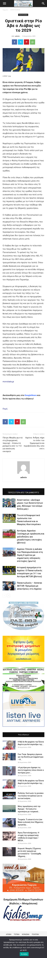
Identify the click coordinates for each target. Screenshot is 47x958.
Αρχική (5, 10)
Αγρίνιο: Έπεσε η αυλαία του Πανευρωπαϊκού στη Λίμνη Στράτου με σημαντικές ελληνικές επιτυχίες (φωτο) (30, 555)
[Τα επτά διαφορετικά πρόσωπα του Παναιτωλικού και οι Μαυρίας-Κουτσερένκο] (9, 518)
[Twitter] (20, 42)
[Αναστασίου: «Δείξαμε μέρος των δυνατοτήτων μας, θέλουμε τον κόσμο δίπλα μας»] (9, 502)
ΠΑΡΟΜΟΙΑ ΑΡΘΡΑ (23, 491)
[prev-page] (4, 595)
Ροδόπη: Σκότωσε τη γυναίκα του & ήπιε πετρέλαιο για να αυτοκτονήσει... (30, 795)
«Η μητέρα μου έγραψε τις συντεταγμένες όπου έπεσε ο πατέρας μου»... (31, 770)
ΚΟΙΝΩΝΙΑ (25, 934)
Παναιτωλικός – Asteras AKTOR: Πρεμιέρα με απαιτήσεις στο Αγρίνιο (29, 586)
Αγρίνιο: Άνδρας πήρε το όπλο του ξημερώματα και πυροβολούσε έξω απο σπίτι (34, 443)
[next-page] (8, 595)
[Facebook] (14, 42)
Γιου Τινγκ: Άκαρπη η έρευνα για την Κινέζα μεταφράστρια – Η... (30, 757)
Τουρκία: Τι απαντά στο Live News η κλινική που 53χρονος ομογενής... (30, 822)
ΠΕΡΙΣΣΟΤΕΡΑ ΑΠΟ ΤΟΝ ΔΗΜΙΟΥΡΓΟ (23, 492)
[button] (43, 3)
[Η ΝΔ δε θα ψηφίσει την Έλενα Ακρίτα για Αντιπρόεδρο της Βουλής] (9, 745)
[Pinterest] (26, 42)
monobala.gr (8, 381)
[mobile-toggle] (4, 3)
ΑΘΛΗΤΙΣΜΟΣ (15, 10)
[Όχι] (43, 947)
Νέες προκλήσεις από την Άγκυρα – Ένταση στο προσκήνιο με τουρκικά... (29, 809)
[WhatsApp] (32, 42)
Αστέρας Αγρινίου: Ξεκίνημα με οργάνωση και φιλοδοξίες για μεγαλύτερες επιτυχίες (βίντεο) (30, 536)
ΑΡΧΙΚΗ (8, 934)
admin (17, 36)
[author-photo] (23, 474)
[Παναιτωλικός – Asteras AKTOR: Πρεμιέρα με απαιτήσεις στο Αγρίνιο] (9, 585)
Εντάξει (24, 954)
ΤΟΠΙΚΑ (16, 934)
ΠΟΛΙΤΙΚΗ (35, 934)
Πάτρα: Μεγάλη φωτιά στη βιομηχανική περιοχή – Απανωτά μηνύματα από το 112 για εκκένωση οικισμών (12, 444)
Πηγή (5, 409)
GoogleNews (31, 395)
